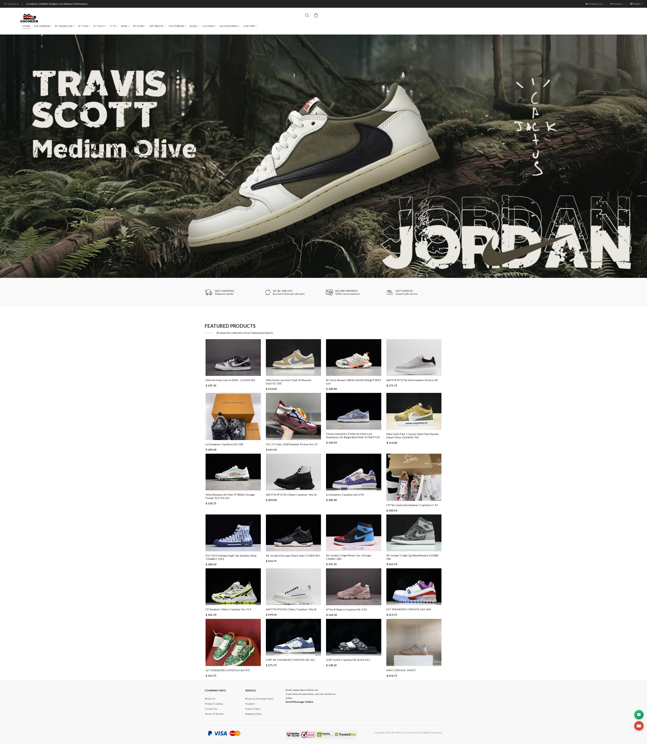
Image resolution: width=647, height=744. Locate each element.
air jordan (42, 26)
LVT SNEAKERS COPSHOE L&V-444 (408, 609)
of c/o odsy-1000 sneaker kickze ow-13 (291, 444)
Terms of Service (214, 713)
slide (193, 26)
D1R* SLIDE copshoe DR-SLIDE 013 (348, 659)
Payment (250, 703)
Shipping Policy (253, 713)
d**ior (83, 26)
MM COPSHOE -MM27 (401, 670)
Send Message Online (299, 701)
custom (249, 26)
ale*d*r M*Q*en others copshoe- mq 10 (291, 494)
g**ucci (99, 26)
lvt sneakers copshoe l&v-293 (345, 494)
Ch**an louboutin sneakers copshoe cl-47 (412, 505)
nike (124, 26)
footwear (176, 26)
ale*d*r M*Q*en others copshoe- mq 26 (291, 609)
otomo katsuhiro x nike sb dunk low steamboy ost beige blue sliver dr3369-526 (353, 435)
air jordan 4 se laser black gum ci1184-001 (293, 555)
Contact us (13, 4)
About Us (210, 698)
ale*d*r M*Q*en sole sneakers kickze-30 (412, 380)
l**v (113, 26)
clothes (208, 26)
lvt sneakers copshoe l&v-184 (224, 444)
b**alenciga (64, 26)
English (637, 4)
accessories (229, 26)
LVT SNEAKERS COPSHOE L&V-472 (228, 670)
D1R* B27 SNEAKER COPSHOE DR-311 (290, 659)
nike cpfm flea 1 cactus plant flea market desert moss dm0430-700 (412, 435)
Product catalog (214, 703)
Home (26, 26)
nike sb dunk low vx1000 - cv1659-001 (230, 380)
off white (156, 26)
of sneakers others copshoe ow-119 (228, 609)
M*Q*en (138, 26)
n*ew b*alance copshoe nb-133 (346, 609)
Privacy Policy (252, 708)
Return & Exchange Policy (259, 698)
